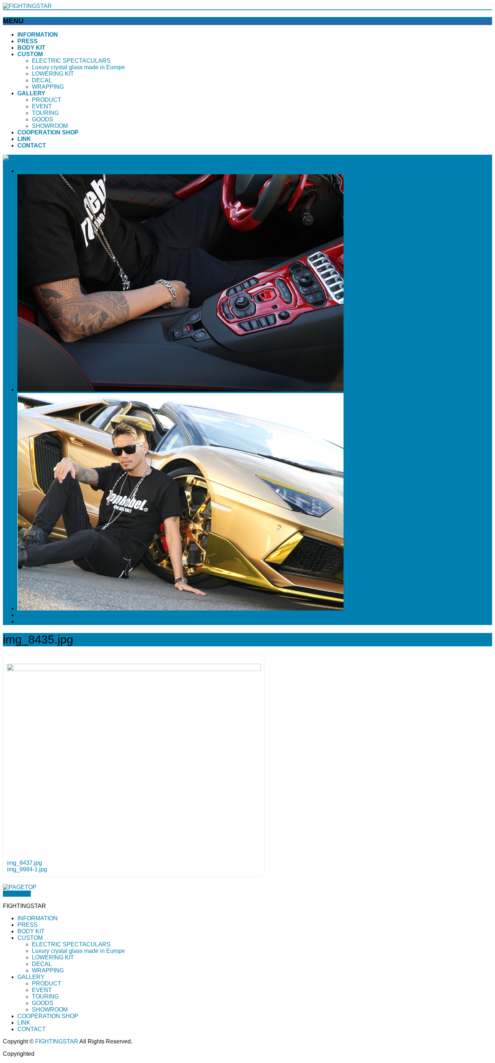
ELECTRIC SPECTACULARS (71, 61)
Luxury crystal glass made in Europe (78, 67)
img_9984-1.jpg (27, 869)
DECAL (42, 80)
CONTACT (31, 1029)
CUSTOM (30, 938)
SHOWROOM (50, 126)
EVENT (42, 106)
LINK (23, 1023)
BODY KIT (31, 931)
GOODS (42, 119)
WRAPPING (48, 87)
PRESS (27, 925)
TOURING (45, 113)
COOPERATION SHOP (47, 1016)
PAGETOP (17, 894)
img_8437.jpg (24, 863)
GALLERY (31, 977)
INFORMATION (37, 918)
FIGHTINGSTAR (56, 1041)
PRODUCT (46, 100)
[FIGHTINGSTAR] (27, 6)
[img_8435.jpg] (134, 669)
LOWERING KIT (53, 74)
